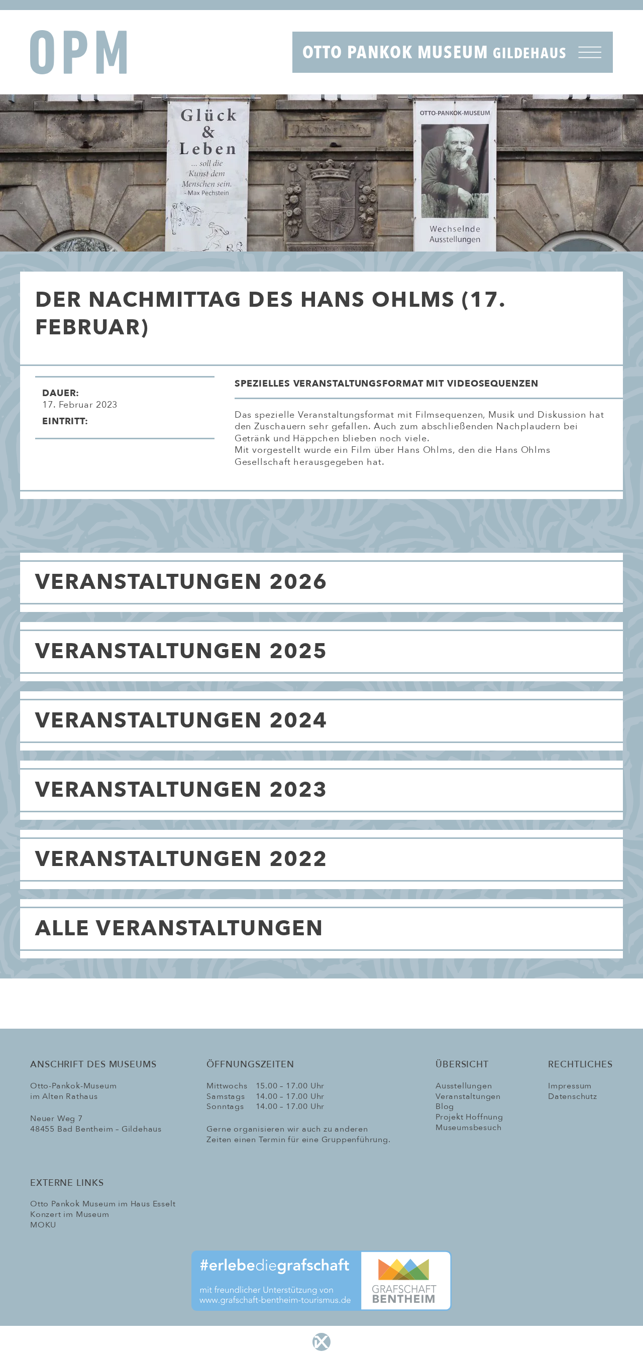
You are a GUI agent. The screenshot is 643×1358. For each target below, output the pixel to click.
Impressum (570, 1085)
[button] (429, 387)
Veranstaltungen (468, 1096)
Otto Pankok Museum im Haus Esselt (102, 1203)
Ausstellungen (464, 1085)
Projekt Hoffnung (469, 1117)
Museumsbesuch (468, 1127)
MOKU (43, 1224)
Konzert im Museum (70, 1214)
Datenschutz (572, 1096)
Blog (445, 1106)
